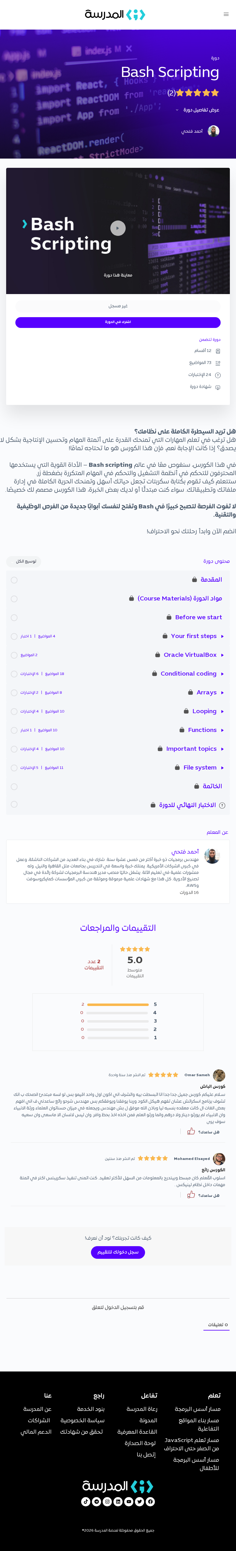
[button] (191, 1131)
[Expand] (222, 636)
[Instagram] (107, 1501)
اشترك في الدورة (118, 322)
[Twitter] (139, 1501)
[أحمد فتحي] (212, 855)
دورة (215, 58)
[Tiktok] (85, 1501)
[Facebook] (150, 1501)
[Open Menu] (226, 15)
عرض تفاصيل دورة (201, 110)
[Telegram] (96, 1501)
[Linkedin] (118, 1501)
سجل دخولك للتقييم (118, 1252)
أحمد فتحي (185, 852)
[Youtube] (128, 1501)
